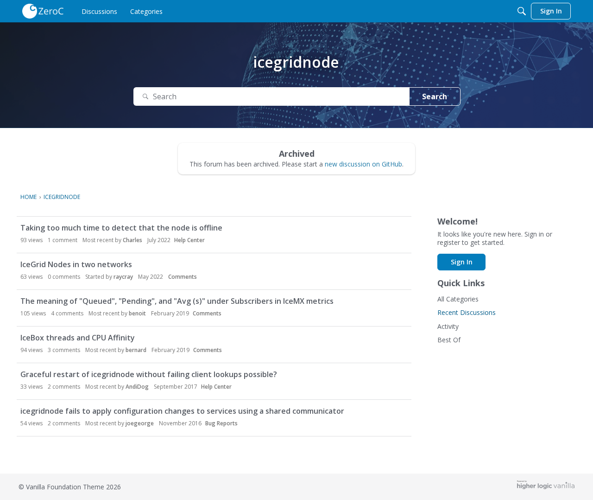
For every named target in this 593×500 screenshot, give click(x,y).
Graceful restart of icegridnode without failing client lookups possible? (148, 374)
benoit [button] (137, 313)
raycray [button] (123, 277)
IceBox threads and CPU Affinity (77, 338)
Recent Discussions (466, 312)
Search (434, 96)
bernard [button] (136, 350)
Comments (182, 277)
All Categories (458, 299)
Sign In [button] (462, 261)
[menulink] (99, 11)
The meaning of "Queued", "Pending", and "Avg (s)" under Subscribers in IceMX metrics (177, 301)
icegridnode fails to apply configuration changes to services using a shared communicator (182, 411)
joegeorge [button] (140, 423)
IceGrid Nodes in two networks (76, 264)
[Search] (521, 11)
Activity (448, 326)
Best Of (449, 339)
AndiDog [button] (137, 387)
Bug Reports (221, 423)
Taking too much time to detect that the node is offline (121, 228)
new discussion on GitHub (363, 164)
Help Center (189, 240)
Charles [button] (132, 240)
